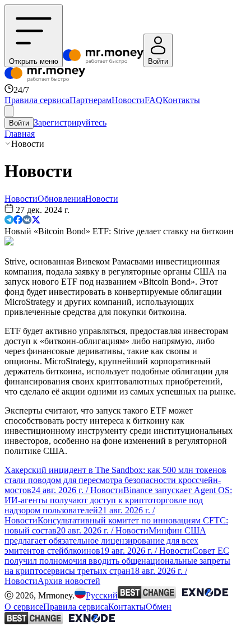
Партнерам (90, 100)
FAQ (154, 100)
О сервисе (23, 606)
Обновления (61, 198)
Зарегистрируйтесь (70, 122)
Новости (128, 100)
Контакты (181, 100)
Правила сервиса (36, 100)
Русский (102, 595)
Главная (19, 133)
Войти (19, 123)
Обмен (159, 606)
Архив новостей (69, 581)
